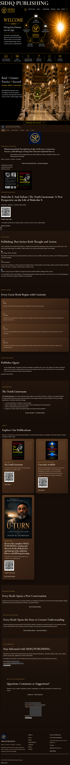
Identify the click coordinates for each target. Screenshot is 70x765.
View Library (41, 490)
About (27, 130)
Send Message (28, 717)
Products (22, 130)
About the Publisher (41, 630)
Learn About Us (38, 694)
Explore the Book (5, 225)
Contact (32, 130)
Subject (27, 706)
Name (5, 661)
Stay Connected (7, 665)
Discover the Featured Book (29, 163)
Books (8, 130)
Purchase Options (40, 412)
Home (3, 130)
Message (27, 716)
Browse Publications (43, 163)
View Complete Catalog (35, 606)
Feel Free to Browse (9, 576)
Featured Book (14, 130)
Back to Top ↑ (4, 762)
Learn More (7, 484)
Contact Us (30, 694)
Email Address (7, 663)
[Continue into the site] (35, 120)
